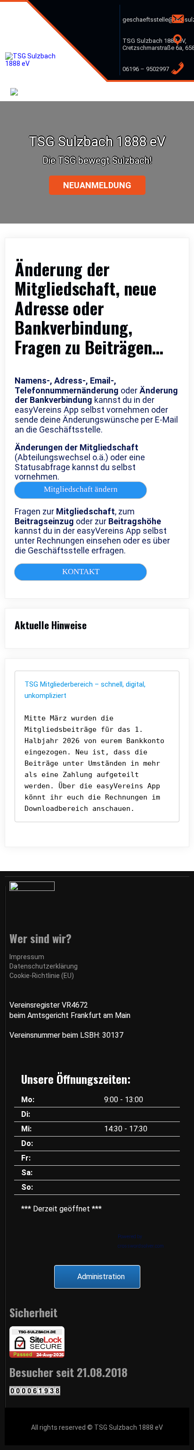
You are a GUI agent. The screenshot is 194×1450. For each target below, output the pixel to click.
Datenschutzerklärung (43, 966)
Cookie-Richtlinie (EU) (41, 975)
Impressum (26, 957)
